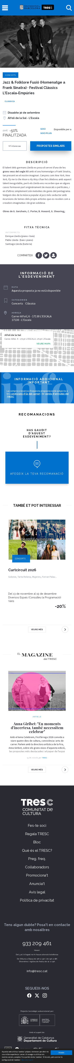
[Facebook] (39, 255)
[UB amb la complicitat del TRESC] (37, 8)
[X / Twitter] (37, 995)
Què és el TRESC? (37, 850)
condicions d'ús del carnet (25, 393)
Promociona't (37, 875)
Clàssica (10, 101)
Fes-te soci (37, 825)
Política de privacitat (37, 900)
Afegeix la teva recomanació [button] (37, 473)
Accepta (61, 1052)
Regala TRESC (37, 834)
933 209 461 (37, 943)
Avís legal (37, 892)
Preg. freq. (37, 859)
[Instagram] (45, 995)
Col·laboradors (37, 867)
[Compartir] (53, 255)
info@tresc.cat (37, 971)
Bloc (37, 842)
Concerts (10, 75)
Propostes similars (51, 145)
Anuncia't (37, 884)
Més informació (27, 1060)
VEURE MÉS (37, 629)
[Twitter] (46, 255)
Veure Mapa (43, 343)
